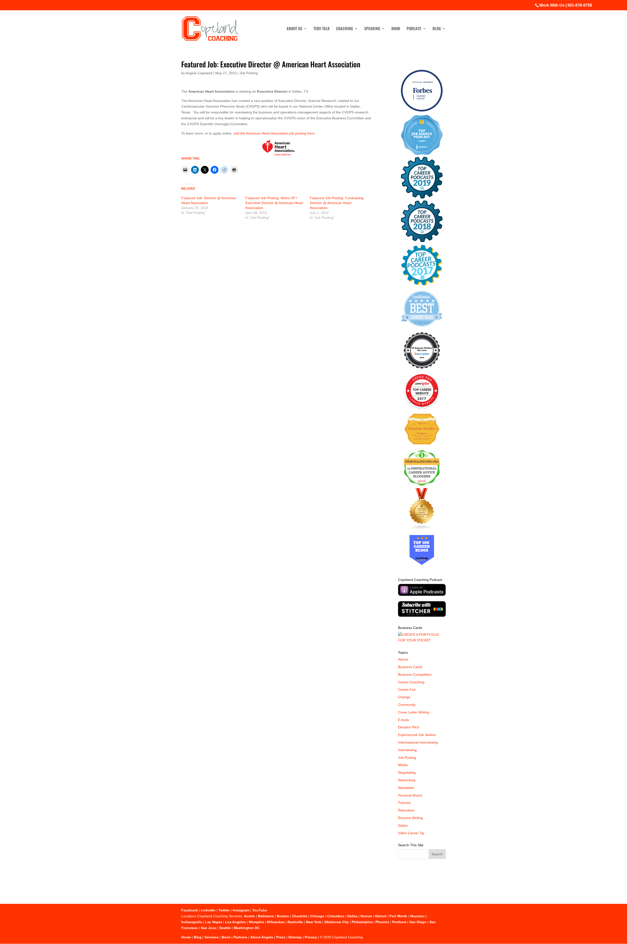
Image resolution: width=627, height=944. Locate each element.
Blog (437, 29)
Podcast (414, 29)
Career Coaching (411, 682)
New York (313, 922)
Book (395, 29)
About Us (294, 29)
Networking (406, 780)
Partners (240, 937)
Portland (399, 922)
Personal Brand (410, 795)
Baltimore (266, 916)
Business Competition (415, 674)
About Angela (261, 937)
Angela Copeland (199, 73)
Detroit (380, 916)
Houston (417, 916)
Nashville (295, 922)
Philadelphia (362, 922)
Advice (403, 659)
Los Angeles (235, 922)
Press (280, 937)
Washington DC (247, 928)
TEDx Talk (322, 29)
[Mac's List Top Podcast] (422, 285)
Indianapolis (191, 922)
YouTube (259, 910)
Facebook (189, 910)
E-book (403, 720)
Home (186, 937)
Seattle (225, 928)
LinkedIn (208, 910)
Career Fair (407, 689)
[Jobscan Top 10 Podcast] (422, 154)
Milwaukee (276, 922)
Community (407, 705)
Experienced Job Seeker (417, 735)
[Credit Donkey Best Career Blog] (422, 328)
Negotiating (407, 772)
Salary (403, 825)
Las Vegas (213, 922)
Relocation (406, 810)
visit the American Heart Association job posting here (273, 133)
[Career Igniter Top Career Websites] (422, 407)
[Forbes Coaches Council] (422, 110)
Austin (249, 916)
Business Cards (410, 667)
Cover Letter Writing (413, 712)
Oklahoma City (336, 922)
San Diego (417, 922)
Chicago (317, 916)
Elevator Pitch (408, 727)
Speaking (372, 29)
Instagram (241, 910)
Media (403, 765)
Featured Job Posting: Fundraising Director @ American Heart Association (336, 203)
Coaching (344, 29)
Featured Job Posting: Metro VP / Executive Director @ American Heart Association (274, 203)
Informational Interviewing (418, 742)
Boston (283, 916)
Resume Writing (410, 818)
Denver (366, 916)
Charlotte (299, 916)
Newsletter (406, 788)
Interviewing (407, 750)
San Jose (208, 928)
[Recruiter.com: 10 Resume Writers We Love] (422, 369)
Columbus (335, 916)
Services (212, 937)
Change (404, 697)
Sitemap (295, 937)
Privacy (311, 937)
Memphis (256, 922)
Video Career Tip (411, 833)
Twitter (224, 910)
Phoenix (382, 922)
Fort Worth (398, 916)
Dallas (352, 916)
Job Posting (249, 73)
